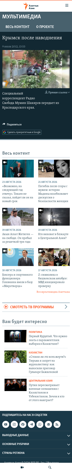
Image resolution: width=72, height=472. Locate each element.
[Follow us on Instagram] (14, 424)
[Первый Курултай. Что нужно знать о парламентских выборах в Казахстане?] (15, 336)
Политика (35, 332)
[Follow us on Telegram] (31, 424)
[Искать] (49, 467)
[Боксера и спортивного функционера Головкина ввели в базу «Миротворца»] (18, 257)
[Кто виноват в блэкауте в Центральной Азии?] (54, 217)
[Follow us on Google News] (48, 424)
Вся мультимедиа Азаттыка (53, 292)
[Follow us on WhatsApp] (39, 424)
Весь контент (18, 27)
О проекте (45, 27)
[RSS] (57, 424)
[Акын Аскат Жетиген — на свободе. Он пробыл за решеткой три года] (18, 217)
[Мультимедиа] (22, 467)
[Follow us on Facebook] (22, 424)
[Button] (12, 125)
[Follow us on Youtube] (5, 424)
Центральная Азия (41, 381)
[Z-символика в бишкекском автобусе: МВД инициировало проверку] (54, 257)
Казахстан (35, 352)
